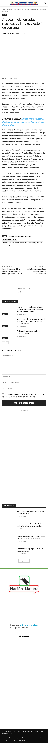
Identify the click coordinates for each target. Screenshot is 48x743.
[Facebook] (11, 39)
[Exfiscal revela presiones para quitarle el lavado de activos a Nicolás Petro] (8, 539)
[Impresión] (32, 39)
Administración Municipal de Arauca (20, 236)
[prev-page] (3, 342)
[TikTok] (24, 643)
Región (9, 10)
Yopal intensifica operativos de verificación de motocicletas (35, 271)
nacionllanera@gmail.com (29, 625)
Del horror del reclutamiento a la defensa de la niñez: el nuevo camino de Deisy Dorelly (31, 526)
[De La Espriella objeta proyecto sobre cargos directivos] (8, 552)
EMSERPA (40, 242)
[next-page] (7, 342)
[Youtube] (35, 643)
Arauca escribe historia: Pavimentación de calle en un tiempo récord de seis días (23, 122)
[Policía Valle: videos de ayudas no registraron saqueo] (8, 334)
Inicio (4, 10)
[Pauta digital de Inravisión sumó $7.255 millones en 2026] (8, 515)
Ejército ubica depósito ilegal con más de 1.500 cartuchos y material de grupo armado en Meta (31, 321)
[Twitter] (16, 39)
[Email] (27, 39)
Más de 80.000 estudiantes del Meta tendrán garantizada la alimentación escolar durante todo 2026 (30, 309)
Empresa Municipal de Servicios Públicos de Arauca (19, 242)
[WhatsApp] (22, 39)
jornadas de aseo (8, 246)
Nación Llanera (9, 33)
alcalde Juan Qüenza (9, 239)
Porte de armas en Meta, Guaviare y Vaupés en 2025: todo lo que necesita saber (12, 271)
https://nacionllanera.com (24, 292)
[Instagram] (18, 643)
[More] (37, 39)
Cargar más (23, 561)
